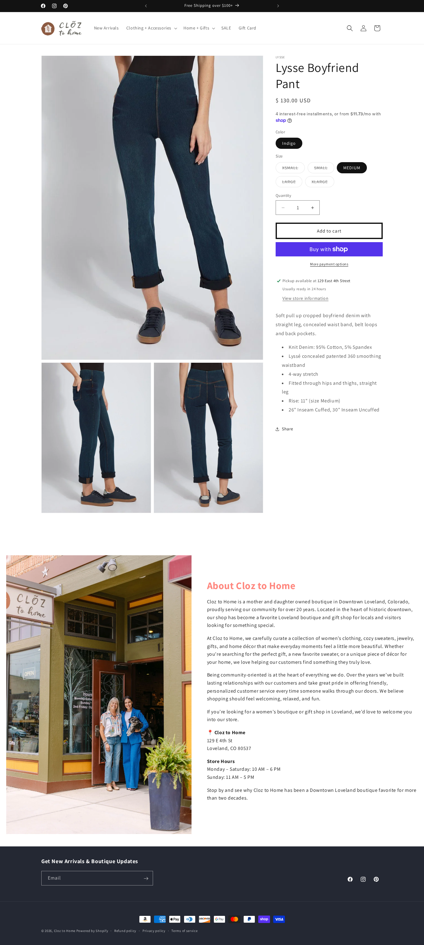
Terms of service (184, 931)
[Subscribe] (146, 878)
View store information (305, 298)
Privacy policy (153, 931)
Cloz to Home (64, 931)
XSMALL (293, 169)
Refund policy (125, 931)
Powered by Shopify (92, 931)
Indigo (289, 143)
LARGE (292, 183)
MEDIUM (351, 168)
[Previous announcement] (146, 6)
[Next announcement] (278, 6)
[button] (151, 27)
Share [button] (287, 429)
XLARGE (323, 183)
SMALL (324, 169)
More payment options (329, 264)
